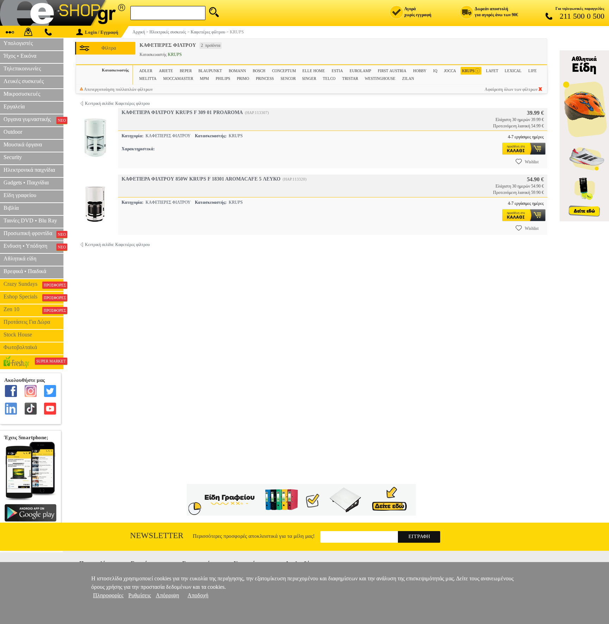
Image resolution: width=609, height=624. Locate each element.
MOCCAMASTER (178, 78)
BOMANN (237, 71)
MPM (204, 78)
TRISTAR (350, 78)
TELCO (329, 78)
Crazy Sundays (33, 284)
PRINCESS (265, 78)
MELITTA (147, 78)
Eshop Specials (33, 297)
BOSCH (259, 71)
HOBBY (419, 71)
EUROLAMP (360, 71)
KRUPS (470, 70)
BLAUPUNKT (210, 71)
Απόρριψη (167, 595)
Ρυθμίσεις (139, 595)
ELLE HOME (313, 71)
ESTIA (337, 71)
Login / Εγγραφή (101, 32)
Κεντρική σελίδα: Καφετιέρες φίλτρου (117, 103)
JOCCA (450, 71)
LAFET (492, 71)
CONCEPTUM (284, 71)
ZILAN (408, 78)
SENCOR (288, 78)
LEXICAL (513, 71)
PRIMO (243, 78)
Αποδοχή (197, 595)
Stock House (18, 335)
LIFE (532, 71)
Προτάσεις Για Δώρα (27, 322)
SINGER (309, 78)
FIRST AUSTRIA (392, 71)
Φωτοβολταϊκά (20, 347)
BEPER (186, 71)
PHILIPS (223, 78)
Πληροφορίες (108, 595)
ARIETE (166, 71)
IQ (435, 71)
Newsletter (156, 535)
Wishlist (532, 161)
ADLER (145, 71)
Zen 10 (33, 309)
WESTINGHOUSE (380, 78)
